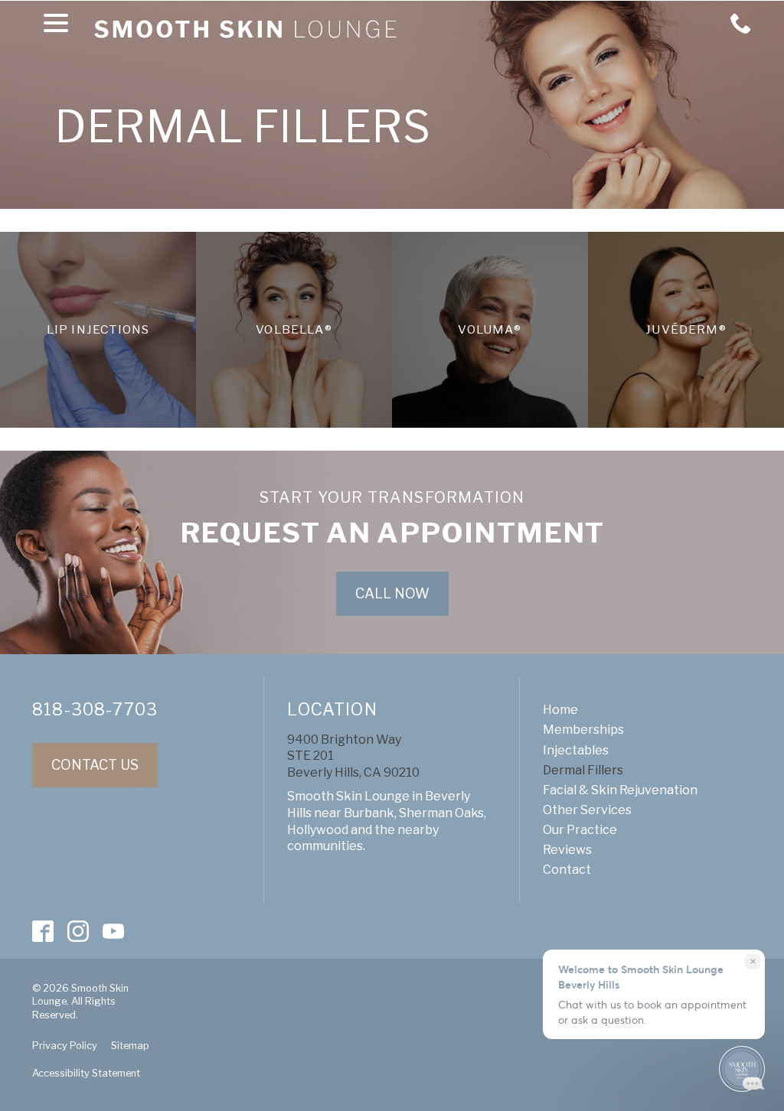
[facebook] (43, 930)
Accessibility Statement (86, 1073)
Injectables (576, 750)
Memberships (583, 729)
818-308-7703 (95, 709)
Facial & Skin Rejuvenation (620, 790)
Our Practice (580, 830)
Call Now (392, 593)
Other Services (587, 810)
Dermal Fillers (243, 128)
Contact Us (95, 765)
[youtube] (113, 930)
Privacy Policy (64, 1045)
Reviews (567, 849)
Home (560, 709)
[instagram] (78, 930)
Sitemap (130, 1045)
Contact (567, 869)
